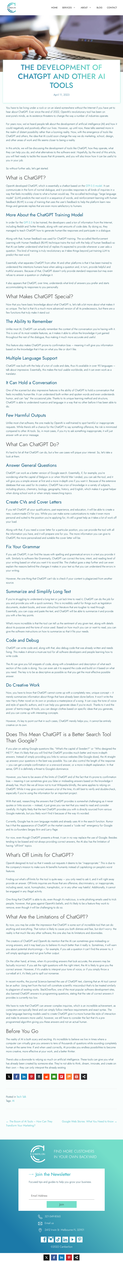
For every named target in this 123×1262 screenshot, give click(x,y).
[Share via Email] (54, 1077)
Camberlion (66, 1247)
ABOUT (84, 7)
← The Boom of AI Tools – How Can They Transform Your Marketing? (29, 1123)
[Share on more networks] (84, 1077)
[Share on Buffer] (39, 1077)
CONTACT (112, 7)
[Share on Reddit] (47, 1077)
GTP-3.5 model (94, 186)
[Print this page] (77, 1077)
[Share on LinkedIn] (24, 1077)
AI (13, 1101)
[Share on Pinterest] (31, 1077)
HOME (54, 7)
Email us (49, 1223)
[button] (62, 1204)
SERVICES (67, 7)
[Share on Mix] (69, 1077)
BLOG (99, 7)
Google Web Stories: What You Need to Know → (89, 1121)
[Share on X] (9, 1077)
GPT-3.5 (28, 222)
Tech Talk (21, 1097)
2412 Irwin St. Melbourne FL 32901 (64, 1230)
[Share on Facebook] (17, 1077)
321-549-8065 (53, 1216)
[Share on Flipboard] (61, 1077)
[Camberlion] (12, 7)
